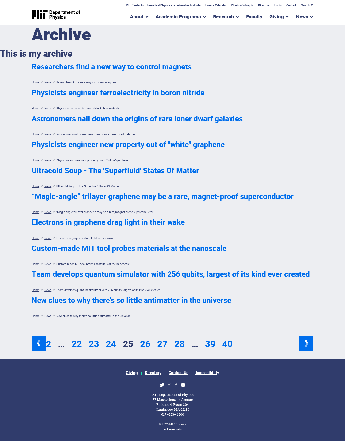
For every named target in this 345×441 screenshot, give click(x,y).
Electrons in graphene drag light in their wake (108, 222)
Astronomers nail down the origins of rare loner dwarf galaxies (137, 118)
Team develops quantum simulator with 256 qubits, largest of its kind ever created (171, 274)
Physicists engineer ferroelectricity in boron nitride (118, 92)
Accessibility (207, 373)
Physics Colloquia (242, 5)
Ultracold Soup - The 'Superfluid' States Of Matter (115, 170)
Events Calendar (215, 5)
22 (77, 344)
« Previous (39, 343)
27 (162, 344)
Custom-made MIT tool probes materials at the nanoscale (129, 248)
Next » (306, 343)
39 (210, 344)
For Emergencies (172, 429)
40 (227, 344)
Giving (132, 373)
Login (278, 5)
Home (35, 82)
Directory (264, 5)
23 (94, 344)
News (47, 82)
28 (179, 344)
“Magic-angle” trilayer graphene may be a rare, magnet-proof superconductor (163, 196)
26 (145, 344)
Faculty (254, 16)
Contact (291, 5)
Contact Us (178, 373)
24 (111, 344)
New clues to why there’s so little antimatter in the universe (131, 300)
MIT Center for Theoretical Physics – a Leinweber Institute (163, 5)
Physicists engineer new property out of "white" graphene (128, 144)
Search (305, 5)
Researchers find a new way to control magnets (112, 66)
